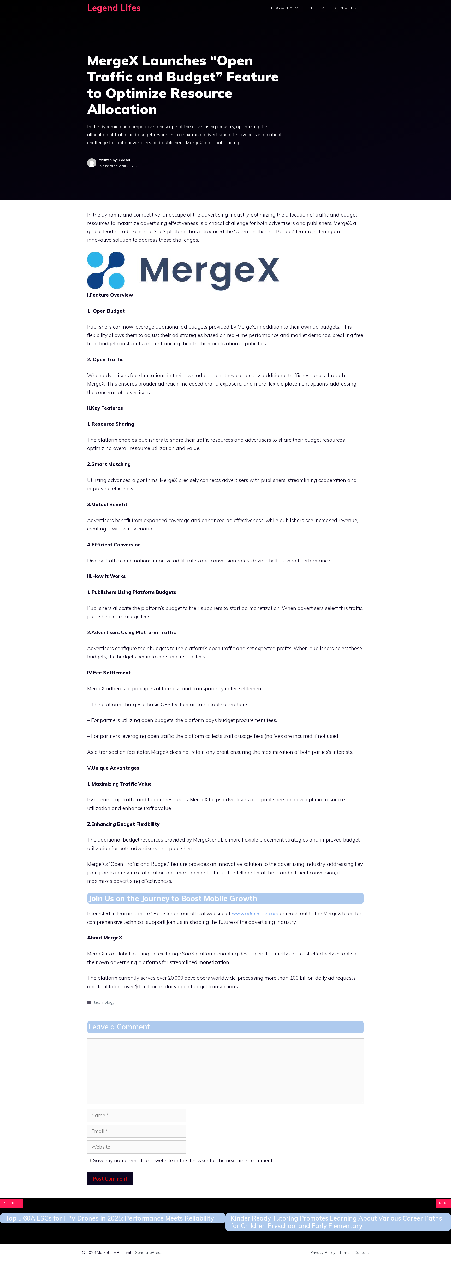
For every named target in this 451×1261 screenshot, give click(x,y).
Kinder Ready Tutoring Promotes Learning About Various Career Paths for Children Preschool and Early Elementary (336, 1222)
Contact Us (347, 7)
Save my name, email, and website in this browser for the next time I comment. (183, 1160)
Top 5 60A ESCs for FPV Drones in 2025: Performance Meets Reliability (109, 1218)
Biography (281, 7)
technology (104, 1002)
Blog (313, 7)
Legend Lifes (114, 7)
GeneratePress (148, 1252)
